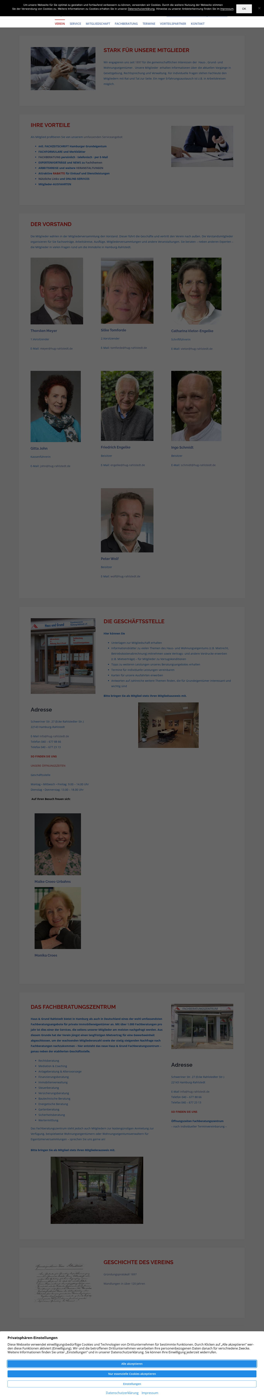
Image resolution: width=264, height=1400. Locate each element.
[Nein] (259, 8)
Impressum (226, 8)
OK (244, 8)
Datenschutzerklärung (141, 8)
